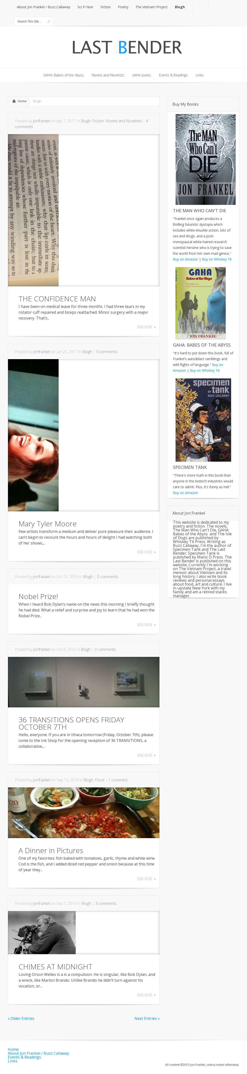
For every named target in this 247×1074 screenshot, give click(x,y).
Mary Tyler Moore (48, 524)
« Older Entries (21, 1018)
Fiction (98, 120)
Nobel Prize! (38, 596)
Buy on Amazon (185, 259)
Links (12, 1061)
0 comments (106, 351)
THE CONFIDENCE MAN (57, 299)
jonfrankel (41, 120)
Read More (144, 327)
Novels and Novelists (123, 120)
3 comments (106, 903)
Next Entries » (147, 1018)
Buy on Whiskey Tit (217, 259)
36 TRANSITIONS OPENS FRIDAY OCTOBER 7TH (71, 723)
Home (22, 101)
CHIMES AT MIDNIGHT (55, 967)
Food (99, 780)
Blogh (86, 120)
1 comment (118, 780)
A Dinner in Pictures (51, 850)
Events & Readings (24, 1057)
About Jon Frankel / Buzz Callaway (38, 1053)
